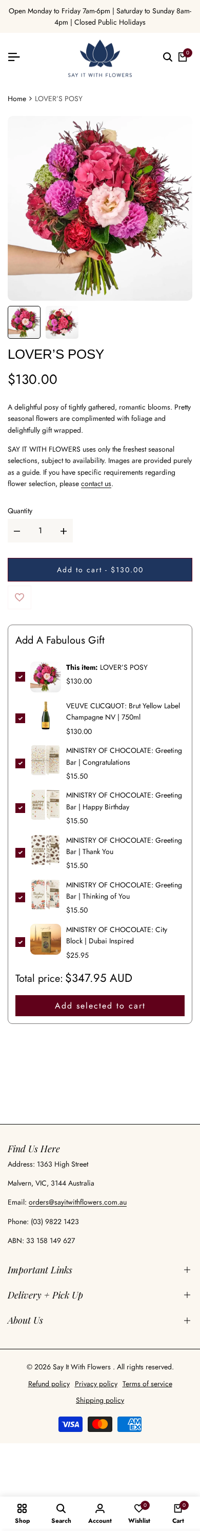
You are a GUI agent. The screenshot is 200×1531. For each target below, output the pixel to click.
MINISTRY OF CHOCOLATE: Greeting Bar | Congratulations (124, 756)
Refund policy (49, 1384)
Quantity (20, 511)
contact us (96, 483)
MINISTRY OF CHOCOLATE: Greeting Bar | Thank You (124, 846)
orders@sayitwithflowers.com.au (78, 1202)
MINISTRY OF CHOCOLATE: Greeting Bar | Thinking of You (124, 890)
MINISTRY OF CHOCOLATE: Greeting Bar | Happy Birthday (124, 800)
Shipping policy (100, 1400)
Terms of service (147, 1384)
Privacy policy (96, 1384)
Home (17, 98)
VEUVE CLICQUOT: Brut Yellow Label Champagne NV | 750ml (123, 711)
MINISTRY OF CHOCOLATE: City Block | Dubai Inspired (116, 935)
